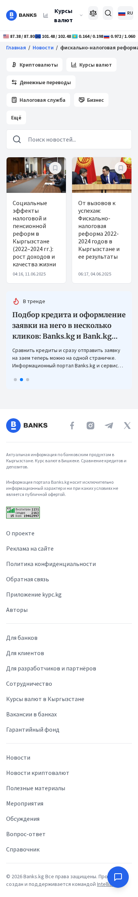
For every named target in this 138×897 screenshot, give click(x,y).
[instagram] (90, 425)
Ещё (16, 117)
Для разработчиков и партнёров (51, 668)
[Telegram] (108, 425)
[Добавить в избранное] (55, 168)
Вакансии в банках (31, 714)
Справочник (22, 849)
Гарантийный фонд (32, 729)
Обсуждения (22, 818)
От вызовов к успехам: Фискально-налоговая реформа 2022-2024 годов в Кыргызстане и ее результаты (99, 229)
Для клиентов (25, 653)
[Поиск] (108, 13)
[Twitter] (127, 425)
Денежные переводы (45, 82)
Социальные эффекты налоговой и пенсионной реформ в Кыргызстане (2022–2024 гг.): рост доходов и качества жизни (34, 233)
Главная (16, 47)
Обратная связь (27, 579)
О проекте (20, 533)
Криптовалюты (39, 64)
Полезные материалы (35, 788)
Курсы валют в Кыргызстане (45, 699)
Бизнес (95, 99)
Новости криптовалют (37, 772)
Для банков (22, 637)
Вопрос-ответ (26, 834)
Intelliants (108, 884)
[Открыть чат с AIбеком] (118, 877)
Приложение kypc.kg (34, 594)
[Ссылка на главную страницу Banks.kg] (21, 15)
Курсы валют (63, 15)
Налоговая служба (43, 99)
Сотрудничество (29, 683)
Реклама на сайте (30, 548)
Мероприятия (24, 803)
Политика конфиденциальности (51, 564)
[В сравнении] (93, 13)
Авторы (17, 609)
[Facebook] (72, 425)
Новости (43, 47)
